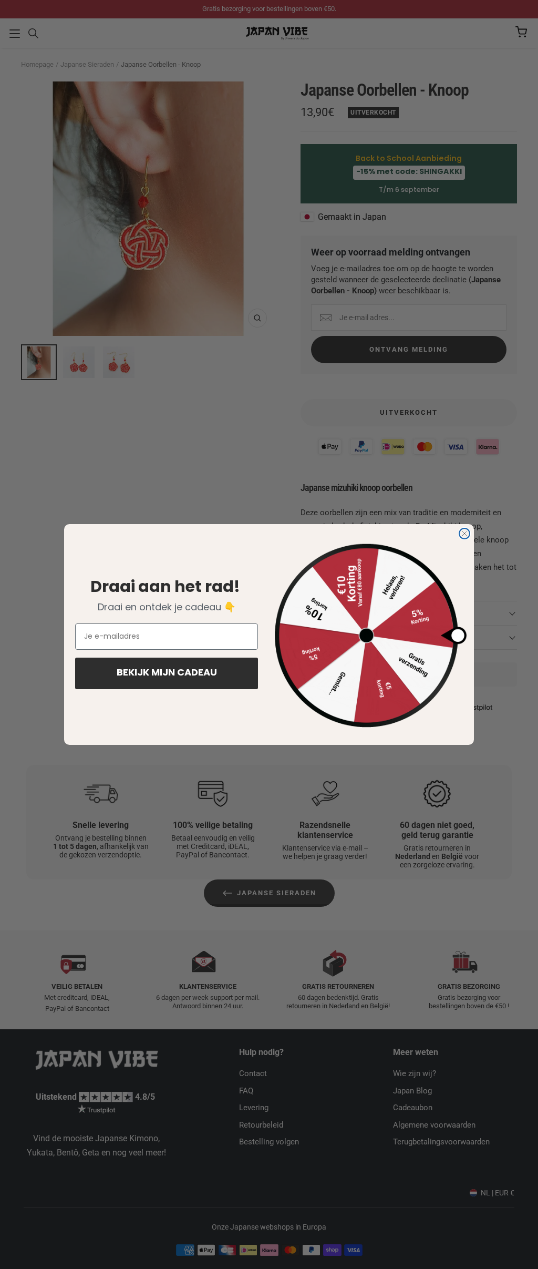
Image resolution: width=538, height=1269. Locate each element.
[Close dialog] (464, 533)
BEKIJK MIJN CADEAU (167, 673)
